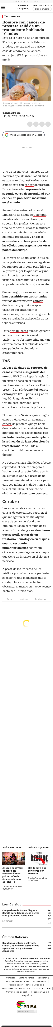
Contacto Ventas (26, 978)
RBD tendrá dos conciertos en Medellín (37, 870)
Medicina (24, 599)
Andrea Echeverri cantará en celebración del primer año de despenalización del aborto (12, 875)
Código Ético (26, 995)
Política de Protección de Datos (16, 988)
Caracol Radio (9, 7)
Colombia (39, 214)
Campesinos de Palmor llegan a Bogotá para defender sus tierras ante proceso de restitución (20, 913)
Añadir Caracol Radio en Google (26, 134)
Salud (10, 599)
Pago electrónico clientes (17, 981)
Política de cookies (42, 988)
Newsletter (42, 978)
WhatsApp (48, 124)
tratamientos (19, 330)
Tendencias (12, 16)
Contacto (10, 978)
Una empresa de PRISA (26, 1004)
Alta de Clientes (40, 981)
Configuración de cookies (18, 992)
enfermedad (17, 189)
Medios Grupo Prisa (26, 1011)
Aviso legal (39, 985)
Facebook (30, 124)
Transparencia (40, 992)
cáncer (29, 184)
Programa (23, 9)
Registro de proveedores (20, 985)
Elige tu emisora (42, 9)
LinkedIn (42, 124)
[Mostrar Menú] (3, 7)
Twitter (36, 124)
